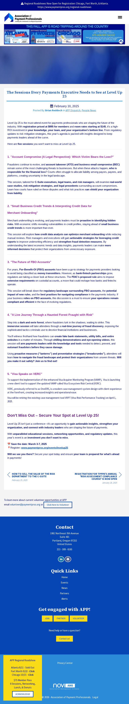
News (64, 588)
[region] (96, 479)
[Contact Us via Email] (68, 559)
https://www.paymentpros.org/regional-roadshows (64, 7)
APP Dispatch (73, 110)
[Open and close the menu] (84, 17)
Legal (95, 697)
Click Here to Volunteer (58, 504)
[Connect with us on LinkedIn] (61, 559)
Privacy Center (65, 663)
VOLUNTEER (78, 618)
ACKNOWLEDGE (22, 694)
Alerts (64, 598)
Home (64, 577)
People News (89, 110)
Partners (64, 593)
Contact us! (64, 638)
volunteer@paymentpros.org (25, 504)
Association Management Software (64, 689)
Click (32, 671)
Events (64, 582)
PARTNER (61, 618)
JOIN (47, 618)
